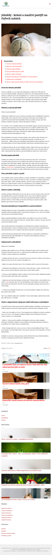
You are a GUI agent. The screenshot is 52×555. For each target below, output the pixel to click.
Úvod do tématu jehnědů (14, 64)
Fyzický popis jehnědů (13, 69)
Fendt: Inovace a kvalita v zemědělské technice (17, 439)
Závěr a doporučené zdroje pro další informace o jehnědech (25, 82)
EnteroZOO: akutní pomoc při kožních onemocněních (23, 400)
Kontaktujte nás (18, 343)
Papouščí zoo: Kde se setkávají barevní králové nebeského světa (22, 485)
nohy (12, 167)
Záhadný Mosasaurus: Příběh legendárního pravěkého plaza (21, 470)
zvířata (49, 348)
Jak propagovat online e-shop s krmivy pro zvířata (18, 499)
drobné (8, 167)
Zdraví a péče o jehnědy (14, 74)
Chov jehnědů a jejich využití (15, 71)
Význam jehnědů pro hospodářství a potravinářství (22, 77)
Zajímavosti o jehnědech (14, 79)
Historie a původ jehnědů (14, 66)
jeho (8, 282)
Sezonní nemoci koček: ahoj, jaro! (15, 384)
